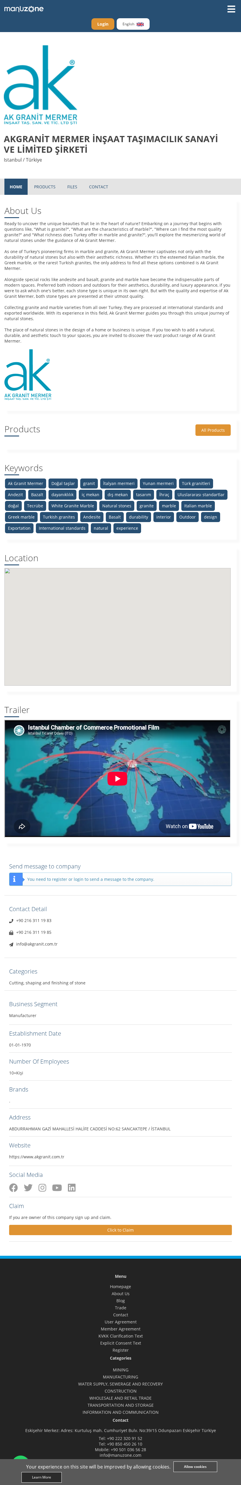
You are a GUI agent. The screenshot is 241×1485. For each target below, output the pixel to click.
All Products (213, 430)
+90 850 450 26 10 (124, 1444)
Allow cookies (195, 1466)
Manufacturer (22, 1015)
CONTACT (98, 187)
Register (121, 1350)
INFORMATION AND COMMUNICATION (121, 1412)
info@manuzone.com (120, 1455)
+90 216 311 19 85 (33, 932)
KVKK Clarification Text (120, 1336)
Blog (120, 1300)
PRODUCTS (45, 187)
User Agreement (121, 1322)
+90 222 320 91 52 (124, 1438)
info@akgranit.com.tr (37, 944)
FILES (72, 187)
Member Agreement (120, 1329)
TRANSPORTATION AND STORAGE (121, 1405)
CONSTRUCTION (121, 1391)
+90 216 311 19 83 (33, 920)
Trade (120, 1307)
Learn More (41, 1477)
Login (102, 24)
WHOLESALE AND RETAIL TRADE (120, 1398)
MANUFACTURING (120, 1377)
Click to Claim (120, 1230)
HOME (16, 187)
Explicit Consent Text (120, 1343)
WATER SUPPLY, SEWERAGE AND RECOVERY (120, 1384)
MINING (120, 1370)
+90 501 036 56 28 (128, 1449)
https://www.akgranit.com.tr (36, 1157)
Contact (120, 1315)
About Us (121, 1293)
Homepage (120, 1286)
